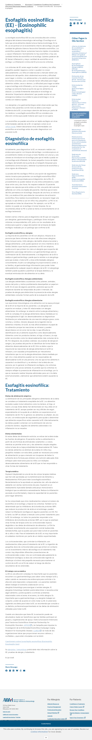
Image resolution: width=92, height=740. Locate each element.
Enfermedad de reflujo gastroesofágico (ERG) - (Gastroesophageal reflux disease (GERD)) (78, 90)
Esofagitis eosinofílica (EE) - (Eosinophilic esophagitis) (80, 115)
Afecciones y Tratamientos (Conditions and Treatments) (42, 4)
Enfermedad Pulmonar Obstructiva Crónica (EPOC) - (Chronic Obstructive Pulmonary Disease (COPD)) (79, 104)
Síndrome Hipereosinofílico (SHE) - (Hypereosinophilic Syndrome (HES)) (78, 177)
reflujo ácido (10, 127)
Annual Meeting (52, 713)
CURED (36, 631)
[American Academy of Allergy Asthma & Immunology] (18, 701)
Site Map (18, 717)
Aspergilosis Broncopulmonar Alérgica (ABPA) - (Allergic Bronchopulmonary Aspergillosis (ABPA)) (79, 68)
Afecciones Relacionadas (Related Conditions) (19, 6)
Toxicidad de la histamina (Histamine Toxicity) (79, 186)
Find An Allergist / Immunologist (79, 713)
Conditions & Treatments (13, 4)
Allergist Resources (53, 704)
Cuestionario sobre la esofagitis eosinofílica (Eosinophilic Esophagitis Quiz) (28, 643)
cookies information (39, 732)
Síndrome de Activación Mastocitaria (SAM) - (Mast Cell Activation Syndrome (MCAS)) (79, 157)
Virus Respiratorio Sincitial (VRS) (78, 193)
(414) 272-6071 (6, 711)
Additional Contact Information (10, 714)
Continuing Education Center (56, 719)
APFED (26, 625)
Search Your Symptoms (77, 717)
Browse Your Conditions (77, 710)
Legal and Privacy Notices (9, 717)
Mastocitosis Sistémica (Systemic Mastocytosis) (79, 131)
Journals (49, 716)
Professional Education (54, 710)
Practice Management (54, 707)
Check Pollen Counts (76, 707)
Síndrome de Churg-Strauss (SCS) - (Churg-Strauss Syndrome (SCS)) (79, 167)
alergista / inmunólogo (17, 650)
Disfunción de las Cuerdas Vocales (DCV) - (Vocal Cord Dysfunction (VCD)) (78, 78)
